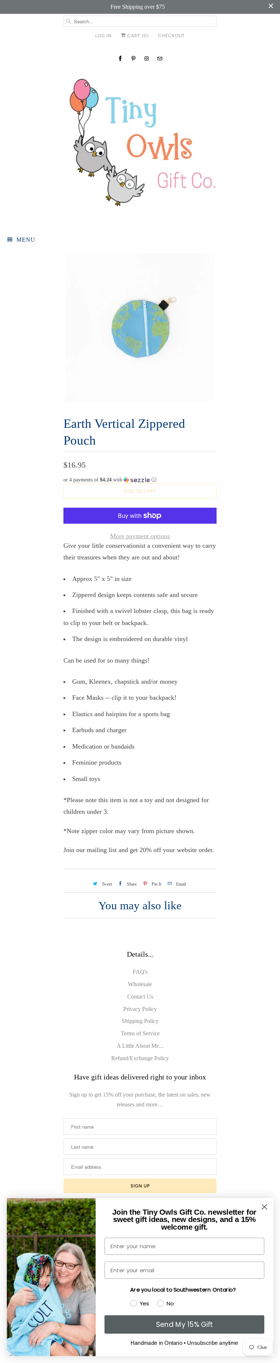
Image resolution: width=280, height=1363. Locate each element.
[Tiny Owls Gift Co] (140, 146)
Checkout (171, 35)
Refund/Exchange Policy (140, 1058)
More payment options (140, 536)
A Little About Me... (140, 1046)
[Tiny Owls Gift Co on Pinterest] (133, 58)
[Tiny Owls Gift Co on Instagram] (146, 58)
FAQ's (140, 972)
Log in (103, 35)
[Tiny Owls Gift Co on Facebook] (120, 58)
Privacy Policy (140, 1009)
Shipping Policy (140, 1021)
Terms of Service (140, 1033)
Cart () (137, 35)
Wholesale (140, 984)
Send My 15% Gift (184, 1324)
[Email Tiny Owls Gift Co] (159, 58)
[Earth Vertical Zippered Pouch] (140, 327)
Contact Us (140, 996)
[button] (140, 480)
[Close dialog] (264, 1207)
